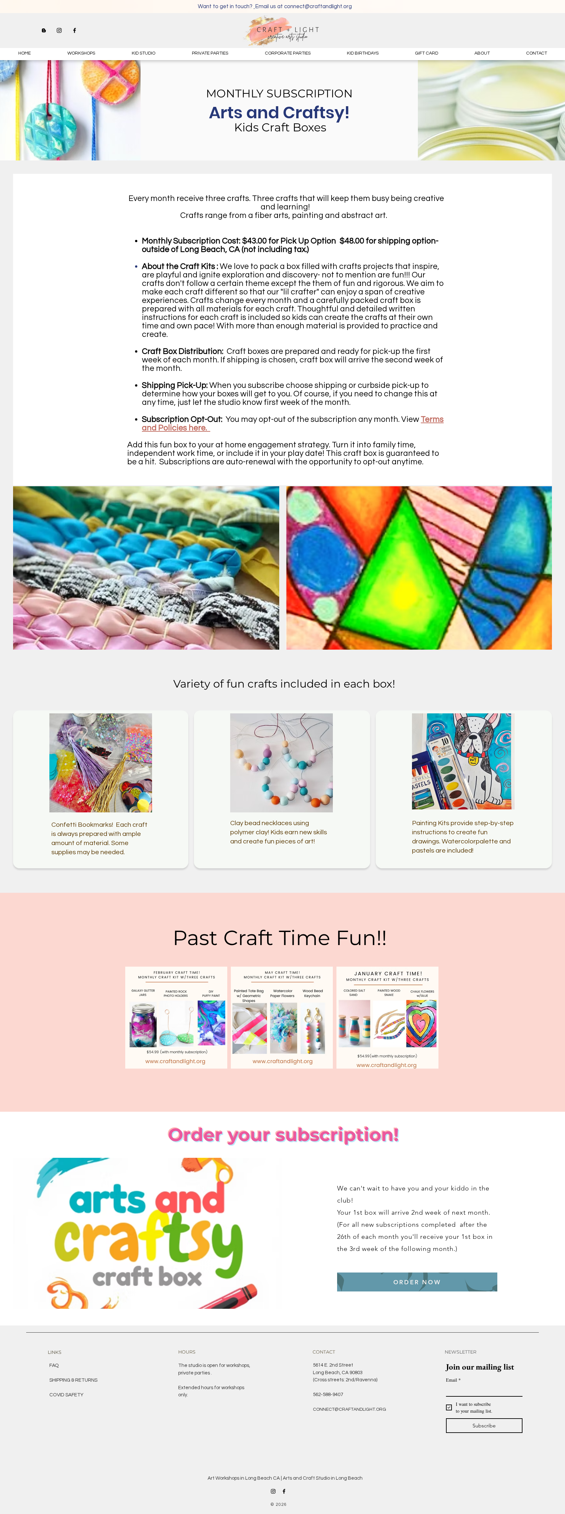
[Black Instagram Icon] (59, 30)
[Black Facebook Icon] (74, 30)
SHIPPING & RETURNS (73, 1380)
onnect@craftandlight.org (319, 6)
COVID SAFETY (66, 1394)
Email (453, 1380)
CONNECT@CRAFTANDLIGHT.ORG (349, 1409)
